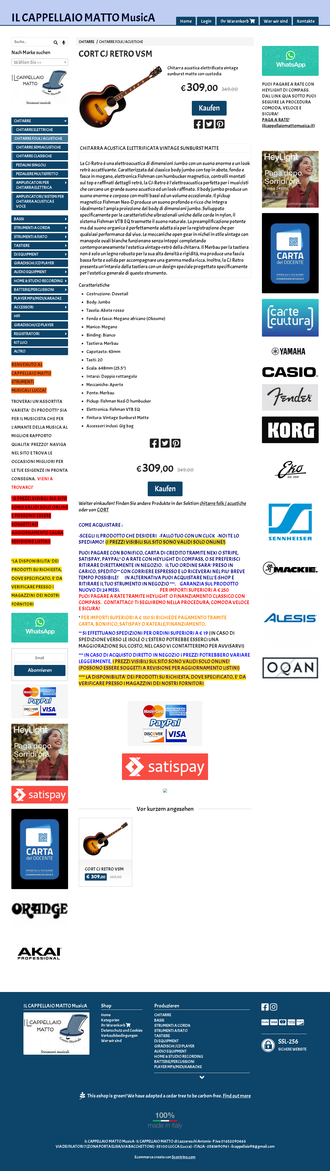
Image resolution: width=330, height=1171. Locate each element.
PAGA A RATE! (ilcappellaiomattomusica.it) (288, 123)
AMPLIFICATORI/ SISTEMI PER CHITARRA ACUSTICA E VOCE (40, 201)
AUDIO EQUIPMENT (30, 271)
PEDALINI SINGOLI (31, 165)
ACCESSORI (24, 307)
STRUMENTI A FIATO (30, 236)
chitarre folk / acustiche (223, 503)
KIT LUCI (20, 342)
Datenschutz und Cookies (122, 1030)
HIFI (17, 316)
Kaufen (209, 108)
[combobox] (39, 62)
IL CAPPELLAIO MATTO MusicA (83, 17)
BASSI (19, 219)
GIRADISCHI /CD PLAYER (34, 263)
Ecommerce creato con (165, 1157)
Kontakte (306, 21)
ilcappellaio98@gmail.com (253, 1146)
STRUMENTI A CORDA (32, 227)
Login (206, 21)
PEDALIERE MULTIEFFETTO (37, 173)
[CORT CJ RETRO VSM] (121, 96)
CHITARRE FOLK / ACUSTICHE (121, 41)
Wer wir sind (276, 21)
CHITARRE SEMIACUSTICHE (38, 147)
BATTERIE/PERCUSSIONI (34, 289)
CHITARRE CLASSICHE (34, 156)
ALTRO (20, 351)
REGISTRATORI (26, 333)
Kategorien (110, 1020)
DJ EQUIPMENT (26, 254)
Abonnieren (40, 670)
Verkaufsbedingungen (119, 1035)
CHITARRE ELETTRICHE (34, 129)
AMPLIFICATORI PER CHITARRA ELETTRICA (34, 185)
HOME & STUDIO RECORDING (38, 280)
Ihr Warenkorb (235, 21)
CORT (103, 510)
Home (186, 21)
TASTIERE (22, 245)
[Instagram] (273, 1008)
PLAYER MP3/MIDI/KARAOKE (38, 298)
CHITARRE (86, 41)
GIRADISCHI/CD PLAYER (34, 325)
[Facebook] (265, 1008)
